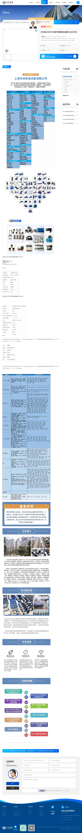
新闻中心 (51, 2)
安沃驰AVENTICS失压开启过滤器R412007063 (48, 750)
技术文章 (58, 2)
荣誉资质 (4, 815)
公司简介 (4, 811)
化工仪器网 (67, 828)
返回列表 (32, 750)
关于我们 (38, 2)
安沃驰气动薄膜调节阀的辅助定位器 (70, 119)
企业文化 (4, 813)
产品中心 (44, 2)
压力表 (65, 91)
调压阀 (65, 83)
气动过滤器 (66, 81)
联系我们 (71, 2)
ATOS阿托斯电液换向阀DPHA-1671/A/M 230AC (70, 115)
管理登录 (72, 828)
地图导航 (41, 815)
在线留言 (64, 2)
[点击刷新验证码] (42, 790)
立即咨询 (70, 56)
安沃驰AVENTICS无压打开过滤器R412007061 (20, 750)
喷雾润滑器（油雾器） (68, 79)
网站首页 (31, 2)
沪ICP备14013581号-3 (75, 826)
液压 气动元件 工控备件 (18, 811)
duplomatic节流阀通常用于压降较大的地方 (70, 123)
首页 (12, 22)
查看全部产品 (65, 95)
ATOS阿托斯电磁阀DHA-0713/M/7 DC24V (70, 111)
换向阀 (65, 89)
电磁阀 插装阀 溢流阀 (18, 813)
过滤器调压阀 (67, 85)
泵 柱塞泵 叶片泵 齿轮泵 (18, 815)
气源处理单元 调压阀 (25, 22)
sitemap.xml (77, 828)
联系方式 (41, 811)
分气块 (65, 87)
